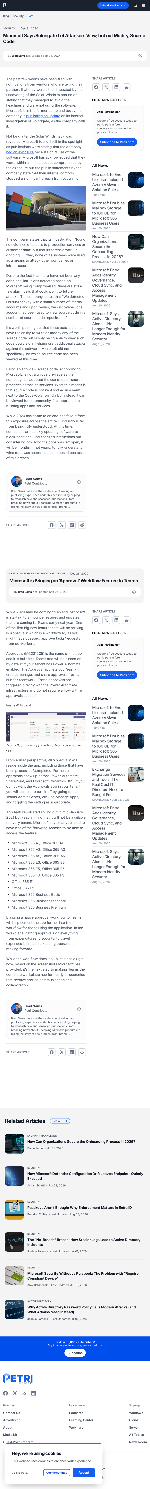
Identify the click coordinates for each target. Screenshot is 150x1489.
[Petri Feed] (24, 1394)
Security (18, 16)
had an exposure (20, 152)
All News (100, 165)
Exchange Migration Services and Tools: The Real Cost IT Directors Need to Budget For (108, 782)
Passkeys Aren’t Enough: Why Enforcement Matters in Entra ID (79, 1208)
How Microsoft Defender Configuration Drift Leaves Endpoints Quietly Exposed (85, 1176)
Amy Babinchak (37, 1285)
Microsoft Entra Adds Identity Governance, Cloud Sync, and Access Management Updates (107, 285)
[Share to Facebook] (51, 525)
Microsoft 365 (30, 573)
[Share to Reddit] (82, 525)
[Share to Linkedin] (72, 525)
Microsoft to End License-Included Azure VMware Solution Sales (107, 182)
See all (57, 1121)
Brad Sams (34, 55)
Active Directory (39, 1301)
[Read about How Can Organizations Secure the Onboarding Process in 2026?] (14, 1144)
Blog (6, 16)
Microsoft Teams (53, 573)
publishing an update (43, 116)
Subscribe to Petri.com (113, 5)
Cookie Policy (20, 1472)
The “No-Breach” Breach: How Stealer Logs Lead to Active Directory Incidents (84, 1242)
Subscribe (75, 1353)
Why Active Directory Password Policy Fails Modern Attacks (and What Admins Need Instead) (81, 1309)
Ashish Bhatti (36, 1185)
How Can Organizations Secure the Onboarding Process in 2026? (107, 246)
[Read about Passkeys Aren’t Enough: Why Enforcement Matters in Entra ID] (14, 1210)
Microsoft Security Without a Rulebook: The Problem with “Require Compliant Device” (82, 1275)
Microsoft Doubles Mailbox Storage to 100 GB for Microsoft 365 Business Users (108, 213)
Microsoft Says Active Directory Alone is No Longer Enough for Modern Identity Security (108, 326)
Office (13, 573)
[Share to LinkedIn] (33, 1394)
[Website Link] (140, 56)
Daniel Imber (36, 1148)
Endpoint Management (43, 1135)
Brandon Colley (37, 1214)
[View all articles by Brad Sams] (16, 481)
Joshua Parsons (38, 1251)
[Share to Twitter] (62, 525)
